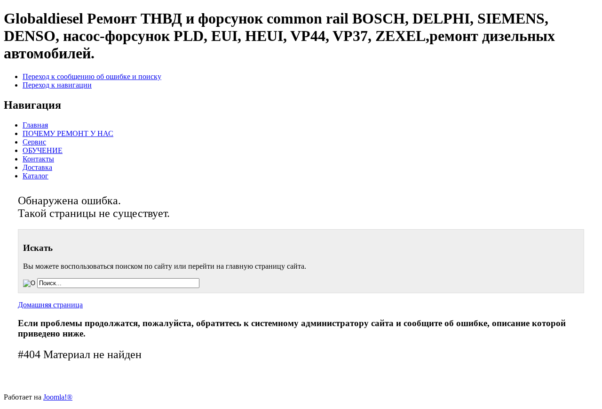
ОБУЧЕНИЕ (43, 150)
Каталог (35, 176)
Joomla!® (57, 397)
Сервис (34, 142)
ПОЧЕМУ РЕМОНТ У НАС (68, 133)
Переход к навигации (57, 85)
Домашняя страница (50, 305)
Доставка (37, 167)
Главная (35, 125)
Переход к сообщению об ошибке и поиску (92, 76)
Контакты (38, 159)
